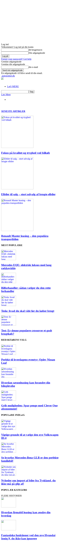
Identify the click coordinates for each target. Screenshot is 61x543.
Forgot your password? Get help (16, 59)
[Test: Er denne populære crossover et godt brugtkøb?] (8, 325)
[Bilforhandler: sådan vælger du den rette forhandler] (8, 282)
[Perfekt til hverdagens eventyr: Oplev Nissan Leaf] (8, 354)
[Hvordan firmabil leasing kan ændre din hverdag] (8, 506)
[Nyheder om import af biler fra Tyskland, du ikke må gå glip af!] (8, 475)
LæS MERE (13, 86)
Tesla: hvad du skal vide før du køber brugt (27, 310)
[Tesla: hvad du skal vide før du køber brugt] (8, 305)
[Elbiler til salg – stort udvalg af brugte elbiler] (17, 188)
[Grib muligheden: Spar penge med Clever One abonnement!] (8, 400)
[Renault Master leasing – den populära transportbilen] (17, 230)
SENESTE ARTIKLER (13, 111)
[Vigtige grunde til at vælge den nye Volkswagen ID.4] (8, 429)
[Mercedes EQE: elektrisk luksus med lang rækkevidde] (8, 259)
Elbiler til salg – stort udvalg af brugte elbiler (28, 194)
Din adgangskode (37, 53)
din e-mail (33, 67)
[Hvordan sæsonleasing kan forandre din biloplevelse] (8, 377)
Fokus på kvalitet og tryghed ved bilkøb (25, 152)
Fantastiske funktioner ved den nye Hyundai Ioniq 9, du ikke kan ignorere (28, 537)
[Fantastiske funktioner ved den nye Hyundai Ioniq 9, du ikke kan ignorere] (8, 529)
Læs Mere (6, 94)
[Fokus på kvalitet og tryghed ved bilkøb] (17, 147)
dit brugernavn (35, 50)
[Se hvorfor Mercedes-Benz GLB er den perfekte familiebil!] (8, 452)
